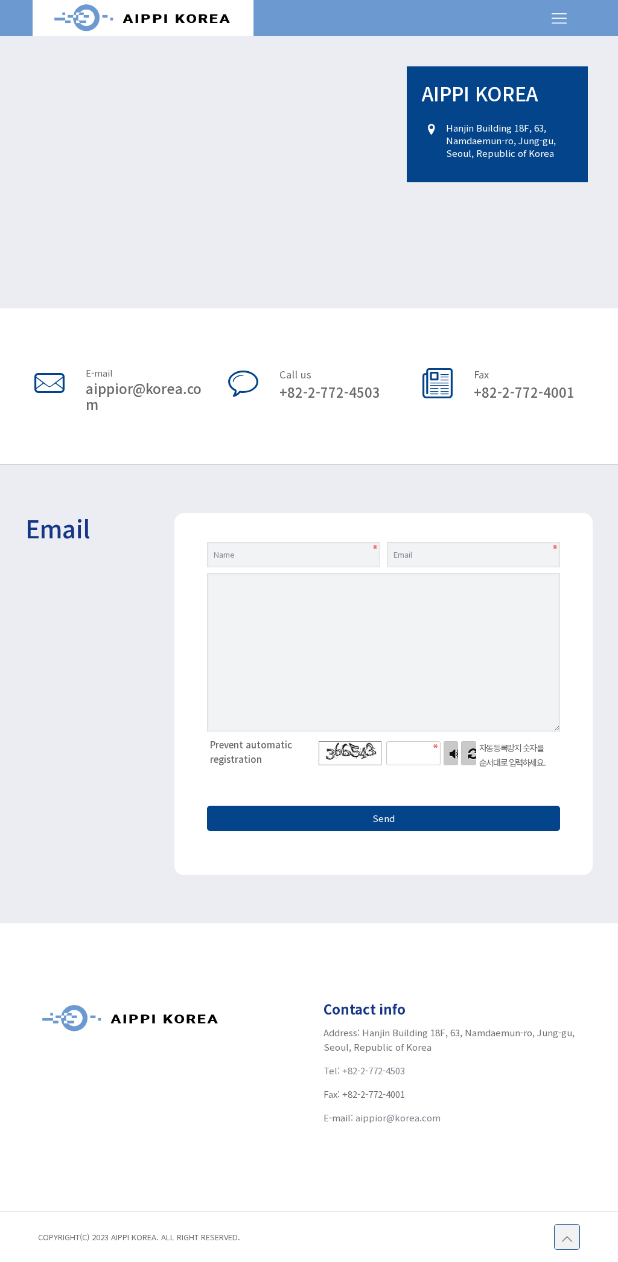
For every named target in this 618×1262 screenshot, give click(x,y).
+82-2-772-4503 (329, 392)
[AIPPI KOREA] (143, 18)
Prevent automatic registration (251, 751)
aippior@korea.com (144, 396)
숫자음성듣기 (451, 753)
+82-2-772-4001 (524, 392)
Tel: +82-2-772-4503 (364, 1070)
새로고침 (468, 753)
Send (383, 818)
